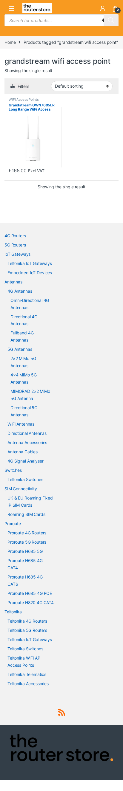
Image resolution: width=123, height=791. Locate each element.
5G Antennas (19, 349)
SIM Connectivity (20, 488)
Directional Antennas (27, 433)
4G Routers (15, 235)
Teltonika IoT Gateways (29, 263)
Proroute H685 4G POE (29, 593)
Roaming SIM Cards (26, 514)
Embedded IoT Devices (29, 272)
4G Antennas (19, 291)
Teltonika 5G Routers (27, 630)
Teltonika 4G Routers (27, 621)
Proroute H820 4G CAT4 (30, 602)
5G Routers (15, 244)
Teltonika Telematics (26, 674)
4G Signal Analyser (25, 460)
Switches (13, 470)
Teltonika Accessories (28, 683)
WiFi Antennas (20, 423)
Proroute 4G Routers (26, 532)
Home (10, 42)
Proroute (12, 523)
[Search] (111, 20)
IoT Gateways (17, 254)
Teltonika (13, 611)
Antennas (13, 281)
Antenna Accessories (27, 442)
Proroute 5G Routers (26, 542)
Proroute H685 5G (25, 551)
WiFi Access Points (24, 99)
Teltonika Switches (25, 479)
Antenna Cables (22, 451)
